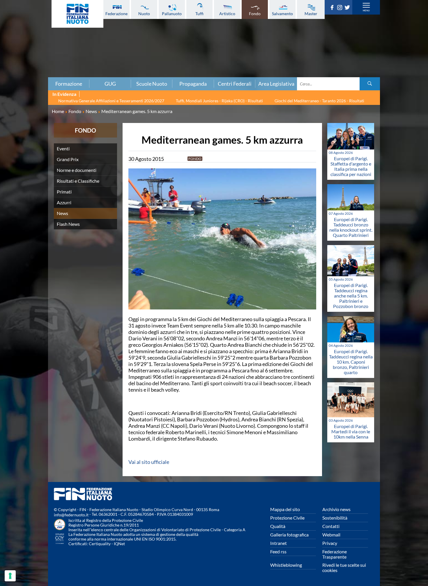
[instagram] (340, 8)
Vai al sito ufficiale (148, 462)
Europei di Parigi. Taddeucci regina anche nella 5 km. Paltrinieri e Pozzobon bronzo (350, 295)
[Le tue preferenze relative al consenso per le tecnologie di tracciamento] (10, 575)
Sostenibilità (334, 517)
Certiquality (100, 543)
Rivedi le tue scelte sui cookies (344, 567)
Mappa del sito (285, 509)
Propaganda (193, 83)
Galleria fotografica (289, 534)
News (62, 213)
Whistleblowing (286, 565)
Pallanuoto (172, 13)
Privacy (329, 543)
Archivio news (336, 509)
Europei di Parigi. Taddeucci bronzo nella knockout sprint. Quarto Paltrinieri (350, 227)
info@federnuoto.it (71, 514)
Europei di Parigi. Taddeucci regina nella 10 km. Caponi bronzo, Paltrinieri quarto (351, 362)
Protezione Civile (287, 517)
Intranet (278, 543)
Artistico (227, 13)
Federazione (116, 13)
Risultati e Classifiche (78, 181)
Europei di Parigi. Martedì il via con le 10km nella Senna (350, 431)
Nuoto (144, 13)
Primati (64, 191)
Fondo (255, 13)
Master (311, 13)
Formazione (68, 83)
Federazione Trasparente (334, 554)
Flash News (68, 224)
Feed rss (278, 551)
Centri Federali (235, 83)
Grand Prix (68, 159)
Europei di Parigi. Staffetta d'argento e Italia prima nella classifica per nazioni (350, 166)
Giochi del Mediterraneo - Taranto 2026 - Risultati (319, 100)
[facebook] (333, 8)
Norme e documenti (76, 170)
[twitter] (348, 8)
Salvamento (282, 13)
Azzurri (64, 202)
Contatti (330, 526)
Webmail (331, 534)
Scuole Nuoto (151, 83)
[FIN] (77, 14)
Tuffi (199, 13)
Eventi (63, 148)
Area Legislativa (276, 83)
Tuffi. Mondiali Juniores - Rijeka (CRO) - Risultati (219, 100)
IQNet (119, 543)
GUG (110, 83)
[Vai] (370, 83)
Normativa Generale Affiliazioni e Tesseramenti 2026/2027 (111, 100)
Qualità (277, 526)
